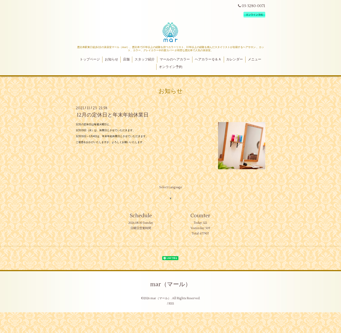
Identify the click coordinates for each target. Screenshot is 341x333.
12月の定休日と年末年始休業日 (113, 115)
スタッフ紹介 (145, 59)
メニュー (254, 59)
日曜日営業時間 (140, 228)
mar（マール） (170, 284)
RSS (171, 304)
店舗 (126, 59)
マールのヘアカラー (175, 59)
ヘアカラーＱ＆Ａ (208, 59)
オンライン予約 (170, 67)
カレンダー (234, 59)
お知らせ (111, 59)
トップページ (90, 59)
